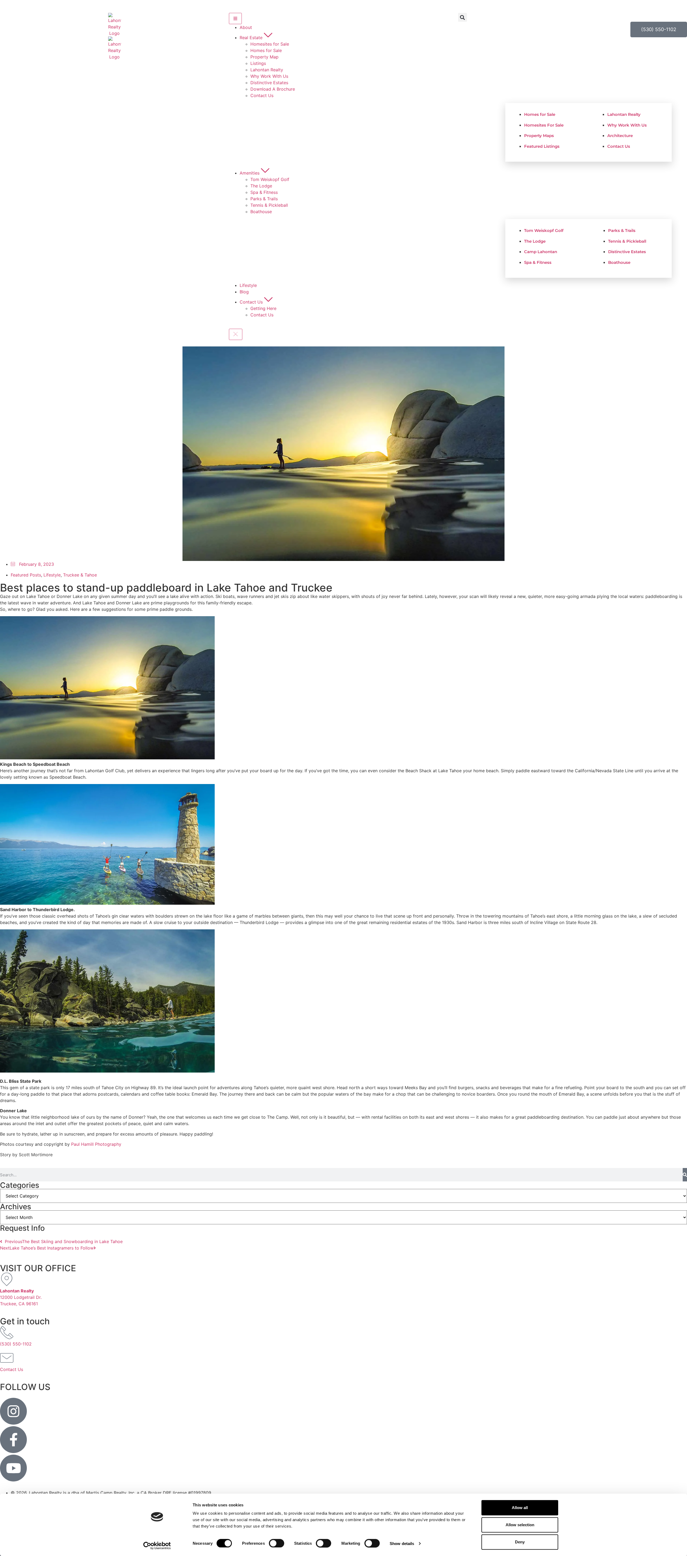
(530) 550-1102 (16, 1344)
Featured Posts (26, 575)
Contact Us (11, 1369)
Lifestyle (52, 575)
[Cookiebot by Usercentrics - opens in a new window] (157, 1546)
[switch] (276, 1543)
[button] (462, 17)
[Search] (685, 1174)
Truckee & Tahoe (80, 575)
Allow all (520, 1507)
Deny (520, 1542)
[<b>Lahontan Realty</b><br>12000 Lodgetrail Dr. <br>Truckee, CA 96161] (6, 1279)
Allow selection (520, 1524)
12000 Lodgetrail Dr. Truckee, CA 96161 (21, 1297)
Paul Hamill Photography (96, 1144)
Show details (402, 1543)
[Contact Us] (6, 1358)
